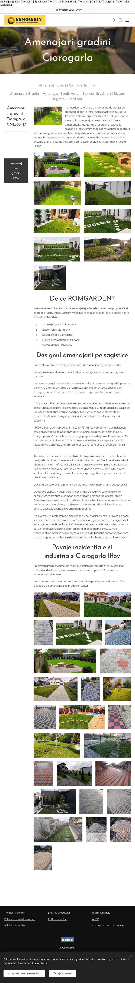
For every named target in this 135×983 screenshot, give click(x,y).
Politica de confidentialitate (20, 919)
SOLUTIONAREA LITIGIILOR (108, 925)
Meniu (127, 20)
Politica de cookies (14, 925)
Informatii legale (101, 912)
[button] (113, 20)
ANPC (95, 919)
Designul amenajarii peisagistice (82, 355)
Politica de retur (57, 919)
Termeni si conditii (14, 912)
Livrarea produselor (59, 912)
